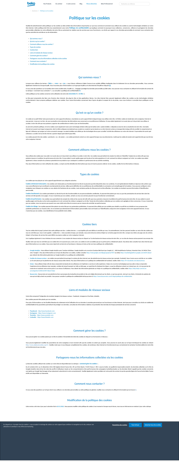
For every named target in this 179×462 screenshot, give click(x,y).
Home (28, 11)
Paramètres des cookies (119, 425)
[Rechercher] (148, 3)
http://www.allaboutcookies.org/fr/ (37, 345)
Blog (81, 4)
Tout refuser (135, 425)
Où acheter (58, 4)
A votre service (70, 4)
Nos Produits (47, 4)
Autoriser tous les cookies (153, 425)
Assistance (35, 11)
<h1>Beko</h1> (33, 3)
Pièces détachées (91, 4)
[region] (89, 440)
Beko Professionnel (107, 4)
